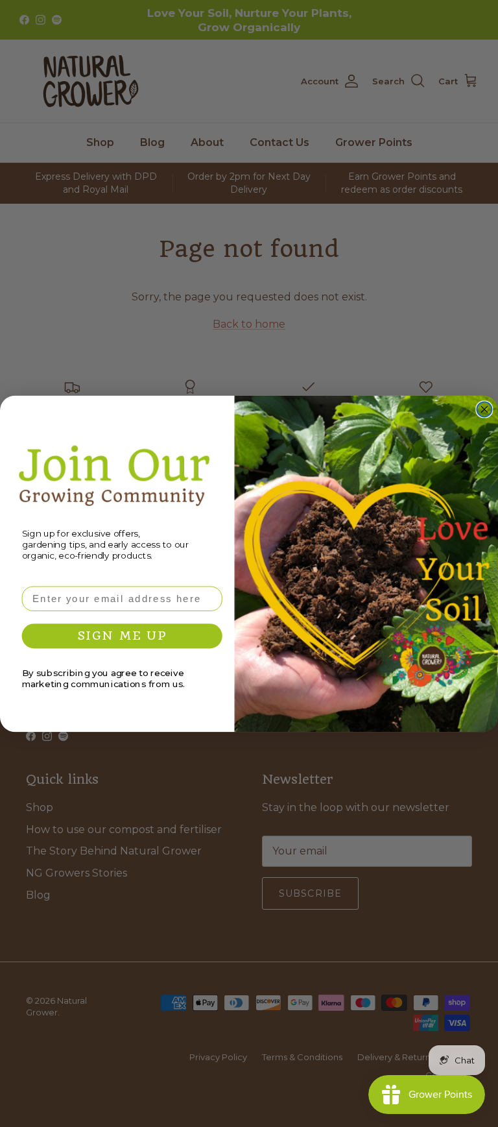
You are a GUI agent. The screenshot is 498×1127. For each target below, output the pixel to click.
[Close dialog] (484, 409)
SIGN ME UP (122, 635)
